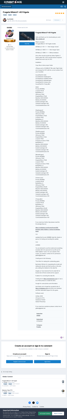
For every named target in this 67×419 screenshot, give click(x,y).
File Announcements (21, 21)
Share (49, 20)
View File (27, 43)
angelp (5, 391)
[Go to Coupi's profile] (63, 391)
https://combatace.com (42, 288)
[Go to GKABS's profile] (4, 20)
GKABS (11, 19)
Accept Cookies (45, 413)
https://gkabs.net (40, 39)
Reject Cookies (58, 413)
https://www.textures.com (50, 278)
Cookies (42, 406)
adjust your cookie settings (22, 415)
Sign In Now (47, 361)
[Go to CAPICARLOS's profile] (63, 381)
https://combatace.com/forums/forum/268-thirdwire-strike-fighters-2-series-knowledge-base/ (48, 229)
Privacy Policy (27, 406)
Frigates (39, 327)
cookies (16, 413)
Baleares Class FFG (7, 390)
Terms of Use (24, 412)
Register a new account (19, 361)
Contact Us (35, 406)
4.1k (10, 44)
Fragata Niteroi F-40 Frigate (9, 380)
